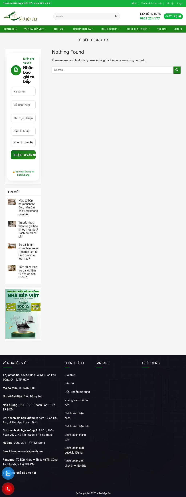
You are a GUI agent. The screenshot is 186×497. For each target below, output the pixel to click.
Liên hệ (169, 3)
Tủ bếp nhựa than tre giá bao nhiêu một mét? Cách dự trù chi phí (28, 229)
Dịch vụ (58, 29)
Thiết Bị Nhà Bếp (137, 29)
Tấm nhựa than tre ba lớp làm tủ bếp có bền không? (28, 272)
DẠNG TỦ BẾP (109, 29)
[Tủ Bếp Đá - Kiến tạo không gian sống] (21, 16)
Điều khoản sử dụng (77, 392)
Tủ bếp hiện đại (82, 29)
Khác (134, 3)
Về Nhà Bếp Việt (34, 29)
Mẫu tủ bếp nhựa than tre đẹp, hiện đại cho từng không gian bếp (28, 207)
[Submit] (117, 16)
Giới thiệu (70, 375)
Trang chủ (10, 29)
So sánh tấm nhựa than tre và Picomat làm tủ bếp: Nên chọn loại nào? (29, 251)
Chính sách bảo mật (151, 3)
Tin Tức (162, 29)
